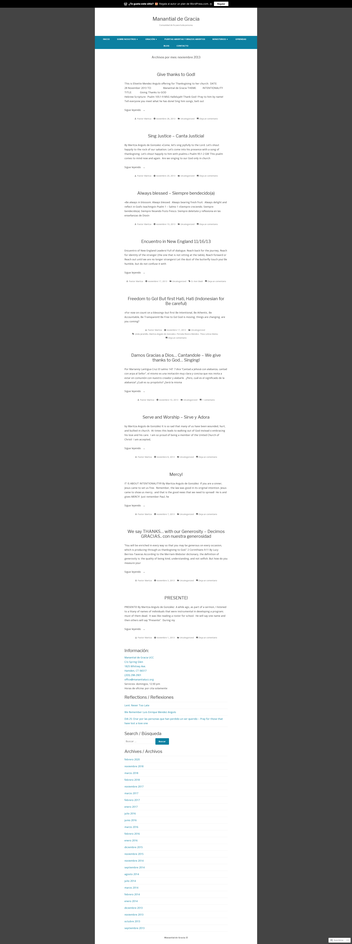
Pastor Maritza (144, 118)
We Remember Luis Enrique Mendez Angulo (150, 712)
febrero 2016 (132, 833)
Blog (166, 45)
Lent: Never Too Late (136, 705)
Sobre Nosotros (126, 39)
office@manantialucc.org (139, 679)
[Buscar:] (139, 741)
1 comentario (208, 400)
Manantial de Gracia (176, 19)
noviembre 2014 (133, 860)
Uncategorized (187, 118)
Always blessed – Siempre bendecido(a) (176, 193)
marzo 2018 (131, 773)
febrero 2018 (132, 779)
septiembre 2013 (134, 928)
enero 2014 (131, 901)
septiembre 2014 (134, 867)
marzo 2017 (131, 793)
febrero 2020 (132, 759)
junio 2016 (130, 820)
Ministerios (219, 39)
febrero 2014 (132, 894)
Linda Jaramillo (141, 334)
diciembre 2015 (133, 847)
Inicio (106, 39)
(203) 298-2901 (132, 675)
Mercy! (176, 474)
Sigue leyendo (132, 110)
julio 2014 (130, 881)
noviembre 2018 (133, 766)
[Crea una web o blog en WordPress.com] (187, 937)
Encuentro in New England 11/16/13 (176, 241)
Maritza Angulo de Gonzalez (162, 334)
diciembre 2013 (133, 907)
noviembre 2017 (133, 786)
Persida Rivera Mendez (188, 334)
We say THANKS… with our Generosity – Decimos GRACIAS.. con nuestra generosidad (176, 534)
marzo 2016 (131, 827)
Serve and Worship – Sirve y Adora (176, 417)
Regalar (221, 3)
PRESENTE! (176, 597)
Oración (150, 39)
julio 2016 (130, 813)
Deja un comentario (208, 119)
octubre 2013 (132, 921)
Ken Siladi (198, 281)
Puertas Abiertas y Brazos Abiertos (184, 39)
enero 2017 (131, 806)
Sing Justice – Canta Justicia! (176, 136)
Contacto (182, 45)
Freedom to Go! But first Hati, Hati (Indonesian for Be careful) (176, 301)
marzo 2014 (131, 887)
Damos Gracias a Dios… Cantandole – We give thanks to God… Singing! (176, 358)
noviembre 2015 (133, 854)
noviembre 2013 (133, 914)
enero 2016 (131, 840)
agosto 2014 (131, 874)
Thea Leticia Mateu (209, 334)
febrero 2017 (132, 800)
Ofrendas (240, 39)
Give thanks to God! (176, 74)
